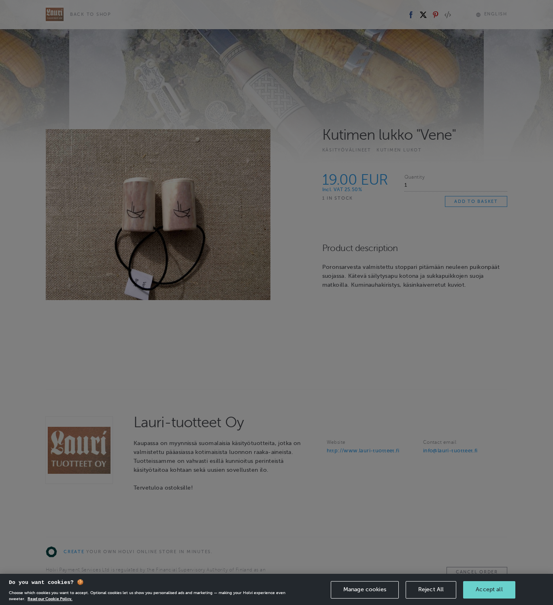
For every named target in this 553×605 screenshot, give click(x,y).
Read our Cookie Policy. (50, 598)
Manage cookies (364, 589)
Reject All (431, 589)
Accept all (489, 589)
